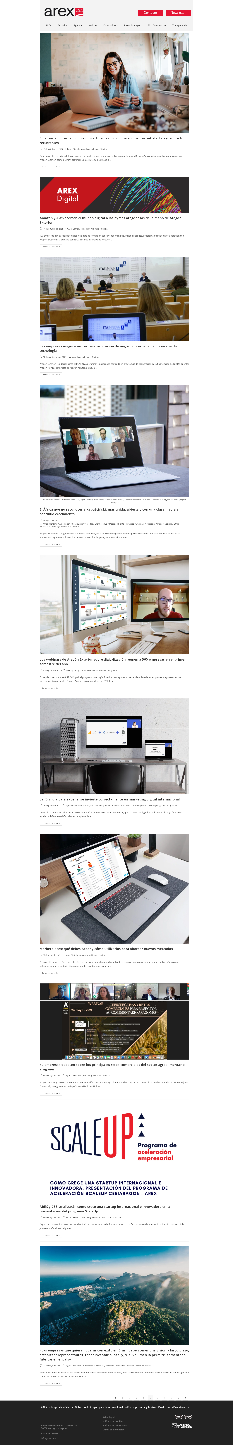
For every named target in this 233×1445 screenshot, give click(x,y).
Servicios (62, 25)
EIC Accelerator (73, 1217)
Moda (159, 524)
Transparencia (179, 25)
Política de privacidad (114, 1425)
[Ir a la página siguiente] (185, 1398)
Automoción (64, 524)
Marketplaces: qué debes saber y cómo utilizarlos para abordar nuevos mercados (106, 948)
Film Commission (157, 25)
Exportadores (110, 25)
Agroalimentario (50, 524)
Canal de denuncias (113, 1429)
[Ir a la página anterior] (115, 1398)
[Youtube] (190, 1417)
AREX (48, 25)
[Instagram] (186, 1417)
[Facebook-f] (181, 1417)
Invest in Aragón (132, 25)
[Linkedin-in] (177, 1417)
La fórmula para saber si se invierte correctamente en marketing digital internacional (110, 799)
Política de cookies (113, 1421)
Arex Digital (73, 149)
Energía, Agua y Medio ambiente (109, 524)
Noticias (92, 25)
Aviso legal (108, 1417)
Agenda (78, 25)
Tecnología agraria (59, 526)
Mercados (150, 524)
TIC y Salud (74, 526)
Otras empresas (139, 805)
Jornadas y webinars (90, 149)
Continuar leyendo (52, 166)
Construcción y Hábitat (82, 524)
